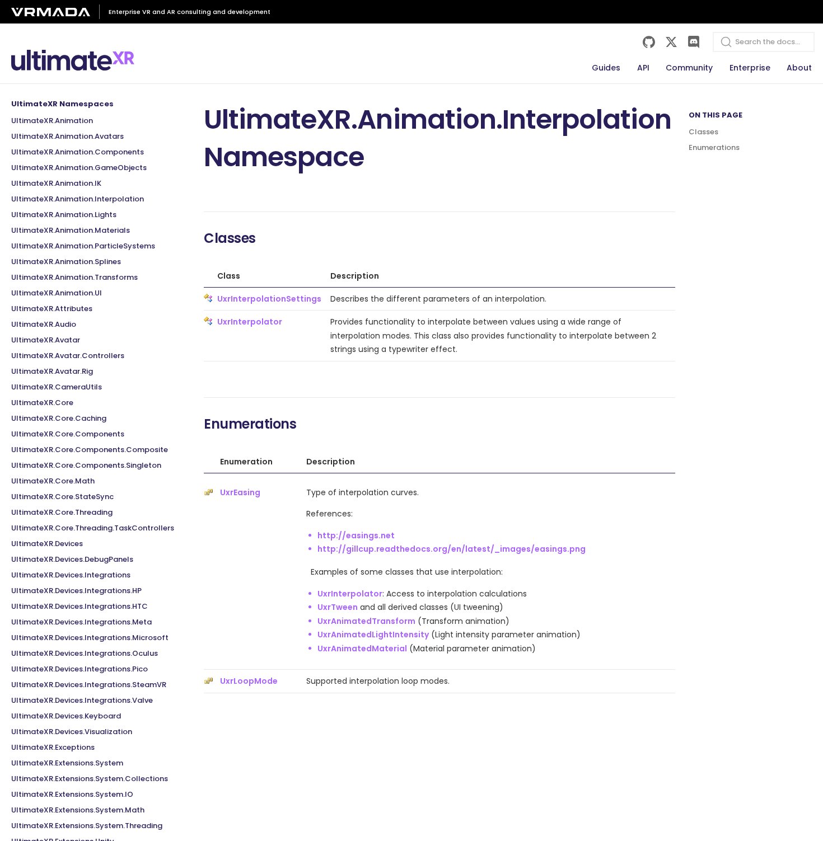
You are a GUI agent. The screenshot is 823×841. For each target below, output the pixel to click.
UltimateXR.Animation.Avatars (67, 136)
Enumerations (714, 147)
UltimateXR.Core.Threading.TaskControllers (92, 528)
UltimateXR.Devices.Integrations (70, 575)
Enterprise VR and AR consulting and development (189, 11)
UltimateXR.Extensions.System (67, 763)
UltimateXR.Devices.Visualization (71, 731)
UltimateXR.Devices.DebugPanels (72, 559)
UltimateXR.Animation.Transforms (74, 277)
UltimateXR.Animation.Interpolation (77, 199)
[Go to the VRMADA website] (55, 12)
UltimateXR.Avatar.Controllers (67, 355)
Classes (703, 131)
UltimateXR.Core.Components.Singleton (86, 465)
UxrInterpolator (249, 321)
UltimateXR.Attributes (51, 308)
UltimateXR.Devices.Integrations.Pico (79, 669)
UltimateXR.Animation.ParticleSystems (83, 246)
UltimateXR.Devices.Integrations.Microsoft (90, 637)
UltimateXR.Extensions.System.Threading (86, 825)
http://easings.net (356, 535)
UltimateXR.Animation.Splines (66, 261)
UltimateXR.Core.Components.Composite (89, 449)
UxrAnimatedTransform (366, 621)
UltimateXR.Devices (47, 543)
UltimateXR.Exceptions (53, 747)
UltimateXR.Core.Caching (58, 418)
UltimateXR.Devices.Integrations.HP (76, 590)
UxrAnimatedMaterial (362, 648)
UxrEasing (240, 492)
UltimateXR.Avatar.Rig (52, 371)
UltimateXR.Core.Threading (62, 512)
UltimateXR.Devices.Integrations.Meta (81, 622)
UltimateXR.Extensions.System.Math (77, 810)
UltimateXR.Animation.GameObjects (79, 167)
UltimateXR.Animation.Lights (63, 214)
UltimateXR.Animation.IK (56, 183)
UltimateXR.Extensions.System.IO (72, 794)
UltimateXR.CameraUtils (56, 387)
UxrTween (337, 607)
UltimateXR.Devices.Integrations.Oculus (84, 653)
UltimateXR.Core (42, 402)
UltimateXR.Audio (43, 324)
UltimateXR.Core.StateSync (62, 496)
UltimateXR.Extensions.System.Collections (89, 778)
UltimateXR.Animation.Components (77, 152)
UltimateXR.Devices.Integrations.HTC (79, 606)
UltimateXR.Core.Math (53, 481)
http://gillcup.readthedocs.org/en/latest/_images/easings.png (451, 549)
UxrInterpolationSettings (269, 298)
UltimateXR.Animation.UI (56, 293)
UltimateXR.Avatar (45, 340)
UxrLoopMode (249, 681)
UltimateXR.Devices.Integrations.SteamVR (88, 684)
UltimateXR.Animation (52, 120)
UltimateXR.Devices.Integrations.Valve (82, 700)
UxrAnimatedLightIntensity (373, 634)
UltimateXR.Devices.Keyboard (66, 716)
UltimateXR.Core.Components (67, 434)
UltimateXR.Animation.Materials (70, 230)
